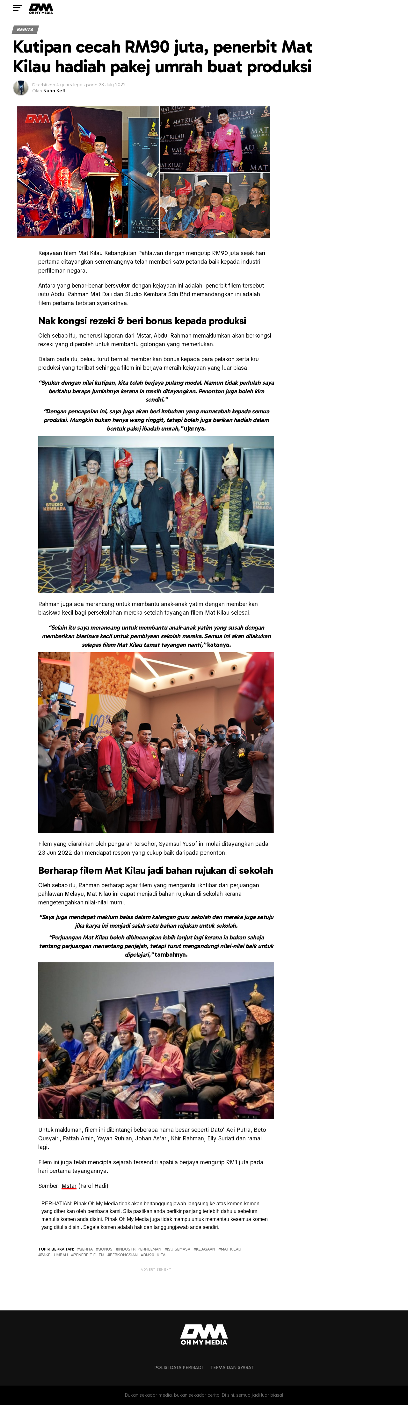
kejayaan (205, 1249)
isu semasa (178, 1249)
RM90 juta (154, 1255)
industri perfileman (139, 1249)
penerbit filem (89, 1255)
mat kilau (231, 1249)
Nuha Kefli (55, 91)
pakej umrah (54, 1255)
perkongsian (124, 1255)
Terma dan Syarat (232, 1367)
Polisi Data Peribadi (178, 1367)
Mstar (69, 1185)
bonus (105, 1249)
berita (86, 1249)
